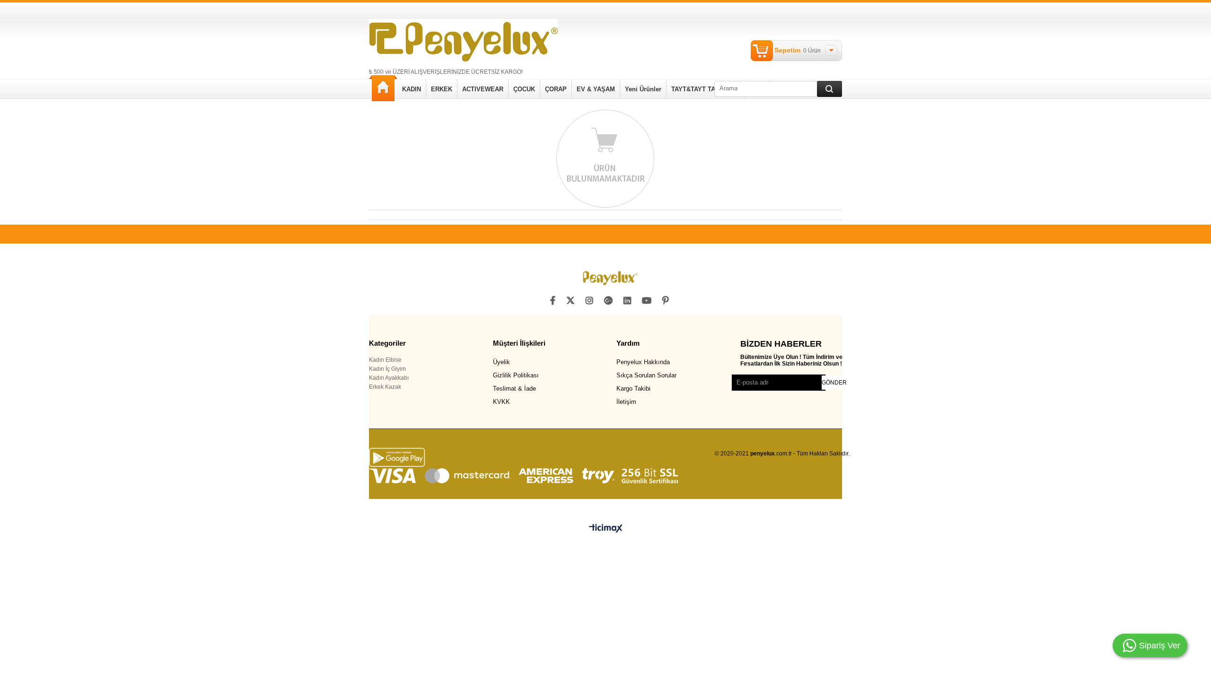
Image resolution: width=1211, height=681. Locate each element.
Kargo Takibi (633, 388)
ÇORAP (556, 89)
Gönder (834, 382)
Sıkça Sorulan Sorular (646, 375)
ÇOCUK (524, 89)
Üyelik (501, 362)
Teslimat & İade (514, 388)
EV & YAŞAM (596, 89)
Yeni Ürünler (643, 89)
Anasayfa (383, 88)
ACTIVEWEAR (482, 89)
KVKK (501, 401)
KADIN (411, 89)
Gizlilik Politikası (516, 375)
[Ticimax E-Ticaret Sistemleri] (606, 528)
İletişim (626, 401)
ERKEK (441, 89)
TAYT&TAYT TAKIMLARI (706, 89)
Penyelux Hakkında (643, 362)
